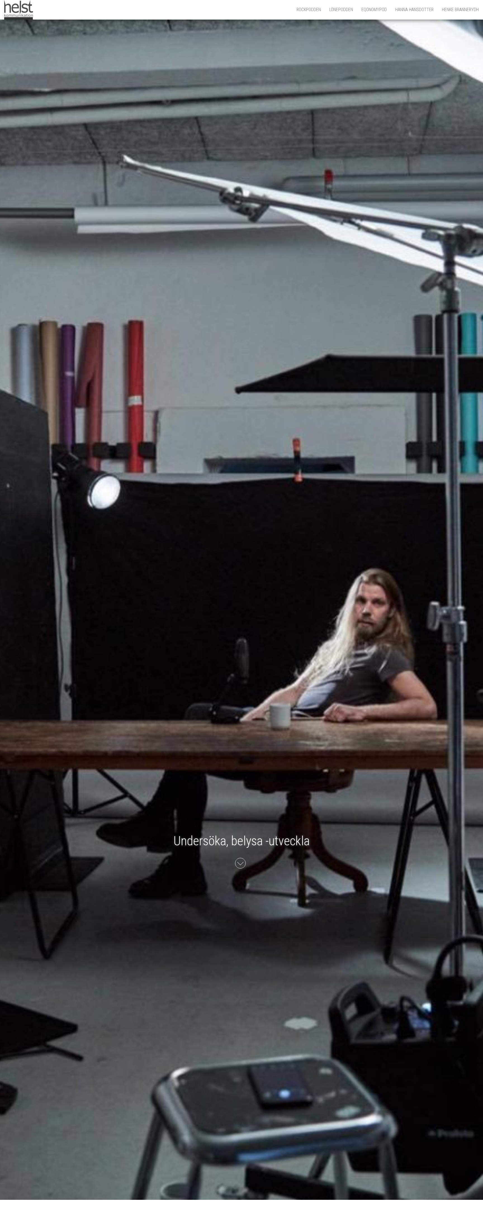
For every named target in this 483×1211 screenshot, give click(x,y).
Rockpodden (309, 9)
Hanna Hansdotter (414, 9)
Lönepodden (341, 9)
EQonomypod (374, 9)
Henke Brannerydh (460, 9)
